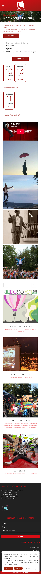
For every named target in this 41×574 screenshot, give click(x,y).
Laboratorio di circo (20, 421)
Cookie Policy (35, 551)
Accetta (8, 568)
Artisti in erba (20, 471)
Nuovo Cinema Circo (20, 375)
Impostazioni (30, 568)
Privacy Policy (35, 547)
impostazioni (13, 564)
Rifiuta (18, 568)
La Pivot (25, 573)
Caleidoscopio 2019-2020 (20, 326)
